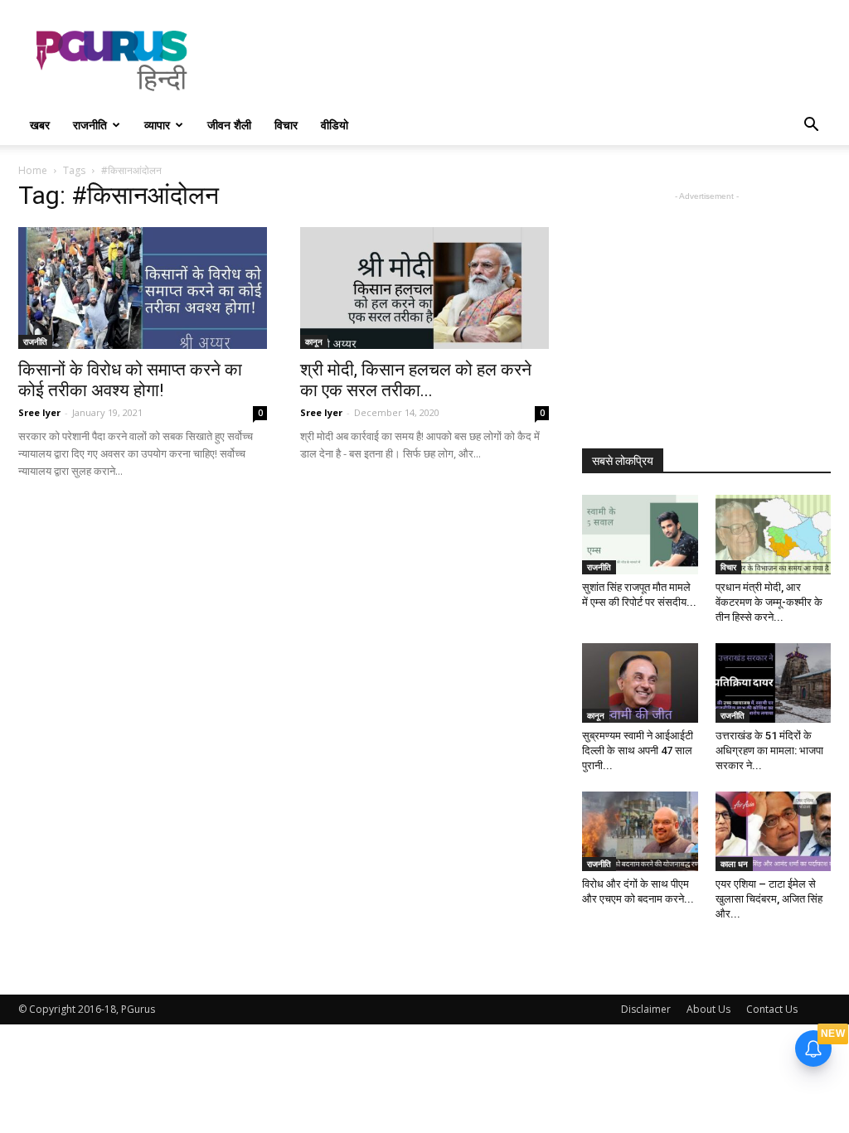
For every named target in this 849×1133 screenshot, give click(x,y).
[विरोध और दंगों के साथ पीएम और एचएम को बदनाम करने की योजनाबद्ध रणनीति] (640, 831)
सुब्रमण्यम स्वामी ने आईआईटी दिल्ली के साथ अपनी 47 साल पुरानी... (637, 750)
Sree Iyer (39, 412)
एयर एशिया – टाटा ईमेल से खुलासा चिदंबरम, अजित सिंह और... (769, 899)
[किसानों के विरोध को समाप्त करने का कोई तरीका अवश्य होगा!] (142, 288)
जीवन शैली (229, 125)
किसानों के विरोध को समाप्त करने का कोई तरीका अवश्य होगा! (130, 380)
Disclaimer (646, 1009)
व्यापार (157, 125)
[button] (811, 126)
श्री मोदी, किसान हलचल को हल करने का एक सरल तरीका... (415, 380)
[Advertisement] (529, 60)
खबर (40, 125)
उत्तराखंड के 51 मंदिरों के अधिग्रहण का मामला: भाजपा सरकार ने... (769, 750)
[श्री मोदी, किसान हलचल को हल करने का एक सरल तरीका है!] (424, 288)
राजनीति (90, 125)
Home (32, 170)
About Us (708, 1009)
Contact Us (772, 1009)
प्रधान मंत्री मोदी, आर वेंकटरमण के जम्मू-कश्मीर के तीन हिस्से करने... (769, 602)
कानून (314, 341)
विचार (286, 125)
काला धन (734, 863)
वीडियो (334, 125)
